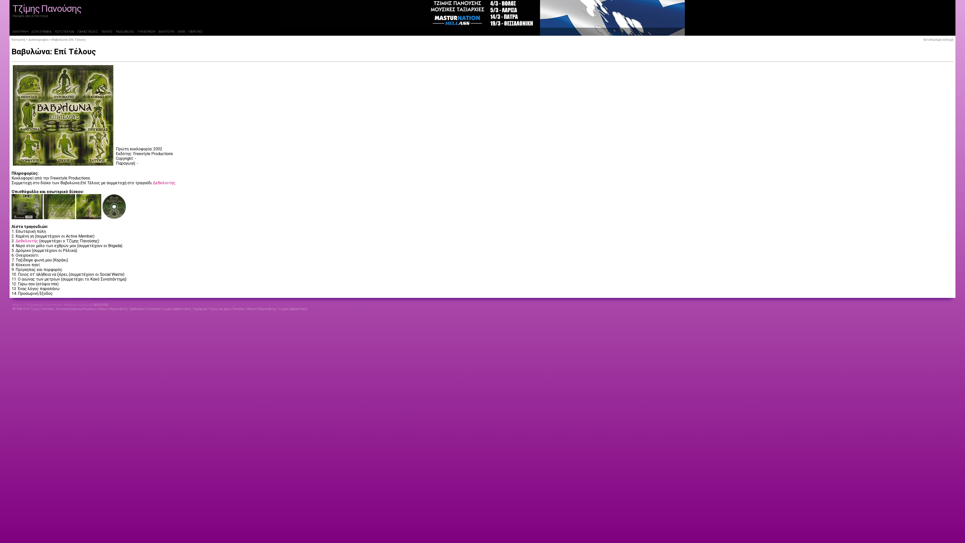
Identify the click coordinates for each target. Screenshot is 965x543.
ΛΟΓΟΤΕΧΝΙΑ (64, 31)
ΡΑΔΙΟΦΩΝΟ (125, 31)
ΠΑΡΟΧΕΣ (195, 31)
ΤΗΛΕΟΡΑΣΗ (146, 31)
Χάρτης (18, 305)
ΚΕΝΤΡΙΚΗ (20, 31)
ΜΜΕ (181, 31)
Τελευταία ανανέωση (77, 305)
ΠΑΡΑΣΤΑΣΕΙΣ (87, 31)
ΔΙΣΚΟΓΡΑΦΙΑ (41, 31)
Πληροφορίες (34, 305)
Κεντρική (18, 39)
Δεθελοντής (164, 182)
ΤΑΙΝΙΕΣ (107, 31)
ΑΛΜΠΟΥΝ (167, 31)
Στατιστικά (53, 305)
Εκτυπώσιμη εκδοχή (938, 39)
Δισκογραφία (38, 39)
